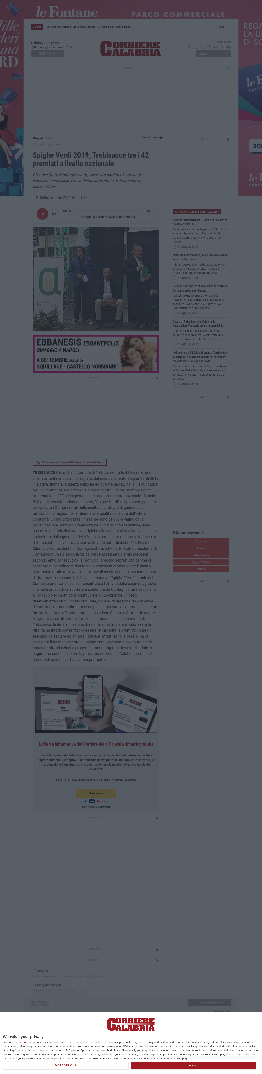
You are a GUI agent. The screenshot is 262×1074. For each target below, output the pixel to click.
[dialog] (131, 1043)
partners (23, 1042)
